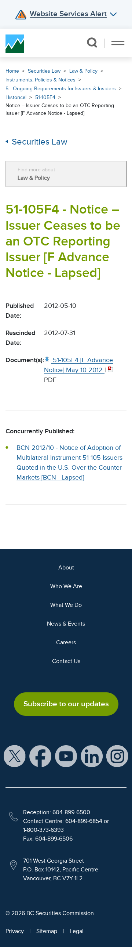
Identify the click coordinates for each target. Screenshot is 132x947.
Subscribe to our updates (66, 703)
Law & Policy (83, 71)
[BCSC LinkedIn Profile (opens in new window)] (91, 755)
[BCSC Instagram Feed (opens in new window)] (117, 755)
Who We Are (66, 586)
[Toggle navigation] (118, 43)
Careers (66, 642)
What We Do (66, 605)
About (66, 567)
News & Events (66, 623)
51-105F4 (45, 97)
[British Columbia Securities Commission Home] (15, 42)
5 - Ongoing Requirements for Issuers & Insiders (61, 88)
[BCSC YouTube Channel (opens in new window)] (66, 755)
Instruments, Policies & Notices (41, 80)
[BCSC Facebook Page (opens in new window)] (40, 755)
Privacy (15, 931)
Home (12, 71)
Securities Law (44, 71)
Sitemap (46, 931)
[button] (92, 43)
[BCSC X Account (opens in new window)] (14, 755)
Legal (77, 931)
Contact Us (66, 661)
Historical (16, 97)
